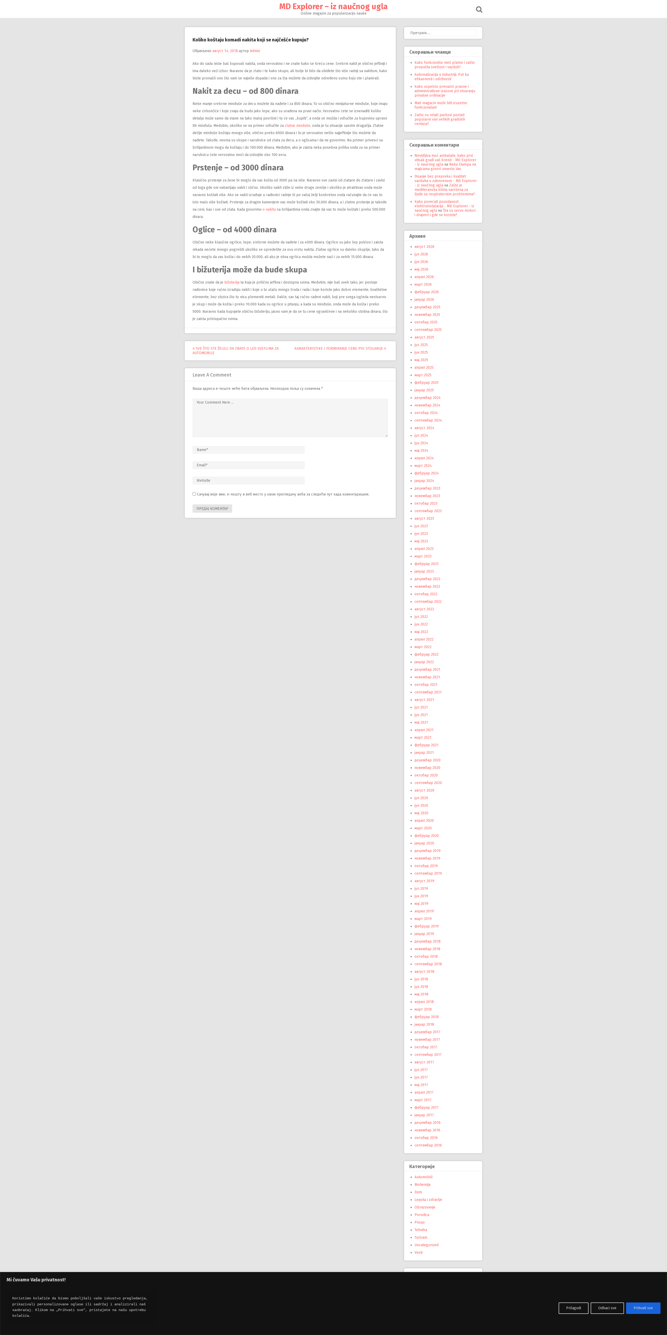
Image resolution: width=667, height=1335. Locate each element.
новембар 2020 (427, 768)
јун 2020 (421, 805)
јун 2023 (421, 533)
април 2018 (424, 1002)
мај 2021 (421, 722)
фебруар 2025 (427, 382)
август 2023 (424, 518)
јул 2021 (421, 707)
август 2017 (424, 1062)
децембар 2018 (428, 941)
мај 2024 (421, 450)
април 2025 (424, 367)
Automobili (424, 1177)
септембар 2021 (428, 692)
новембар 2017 (427, 1039)
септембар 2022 (428, 601)
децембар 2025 (427, 307)
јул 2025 (421, 345)
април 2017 (424, 1092)
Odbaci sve (607, 1308)
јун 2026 (421, 262)
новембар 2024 (427, 405)
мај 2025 (421, 360)
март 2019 (423, 919)
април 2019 (424, 911)
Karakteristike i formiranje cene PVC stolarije (339, 348)
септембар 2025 (428, 330)
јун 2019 (421, 896)
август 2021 (424, 700)
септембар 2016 (428, 1145)
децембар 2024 (428, 398)
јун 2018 (421, 987)
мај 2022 (421, 632)
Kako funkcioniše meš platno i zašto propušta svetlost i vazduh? (445, 64)
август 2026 (424, 247)
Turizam (421, 1237)
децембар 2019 (428, 851)
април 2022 (424, 639)
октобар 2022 (426, 594)
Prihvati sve (643, 1308)
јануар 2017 (424, 1115)
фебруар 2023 (427, 564)
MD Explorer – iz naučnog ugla (333, 6)
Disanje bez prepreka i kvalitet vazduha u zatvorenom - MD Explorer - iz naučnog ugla (446, 180)
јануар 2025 (424, 390)
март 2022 (423, 647)
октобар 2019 (426, 866)
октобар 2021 (426, 684)
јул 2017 (421, 1070)
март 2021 (423, 737)
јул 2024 (421, 435)
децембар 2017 (427, 1032)
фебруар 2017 (427, 1107)
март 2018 (423, 1009)
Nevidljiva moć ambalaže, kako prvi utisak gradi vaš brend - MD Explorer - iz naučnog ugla (445, 160)
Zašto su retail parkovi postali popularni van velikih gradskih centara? (440, 119)
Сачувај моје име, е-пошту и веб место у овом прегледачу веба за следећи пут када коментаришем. (283, 494)
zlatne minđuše (297, 125)
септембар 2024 (428, 420)
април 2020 (424, 820)
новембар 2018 (427, 949)
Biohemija (422, 1184)
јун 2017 (421, 1077)
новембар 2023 (427, 496)
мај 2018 (421, 994)
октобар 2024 (426, 413)
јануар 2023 (424, 571)
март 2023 (423, 556)
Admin (255, 51)
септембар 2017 (428, 1054)
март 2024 (423, 465)
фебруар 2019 (427, 926)
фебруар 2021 (427, 745)
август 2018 (424, 971)
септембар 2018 (428, 964)
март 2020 (423, 828)
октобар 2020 (426, 775)
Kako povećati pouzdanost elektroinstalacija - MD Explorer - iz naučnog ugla (444, 206)
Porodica (422, 1215)
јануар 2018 (424, 1024)
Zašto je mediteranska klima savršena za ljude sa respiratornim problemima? (445, 189)
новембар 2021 (427, 677)
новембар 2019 (427, 858)
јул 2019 (421, 888)
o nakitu (269, 209)
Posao (420, 1222)
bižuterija (231, 282)
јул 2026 (421, 254)
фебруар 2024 (427, 473)
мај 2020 (421, 813)
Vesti (419, 1252)
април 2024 (424, 458)
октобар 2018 (426, 956)
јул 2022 (421, 617)
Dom (418, 1192)
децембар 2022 (427, 579)
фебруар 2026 (427, 292)
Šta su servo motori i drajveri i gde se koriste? (445, 212)
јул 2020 (421, 798)
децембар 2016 (428, 1122)
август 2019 (424, 881)
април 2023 (424, 549)
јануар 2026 (424, 299)
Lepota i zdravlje (428, 1200)
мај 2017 (421, 1085)
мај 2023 (421, 541)
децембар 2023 (427, 488)
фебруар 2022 (427, 654)
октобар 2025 (426, 322)
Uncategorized (427, 1245)
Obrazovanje (425, 1207)
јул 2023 (421, 526)
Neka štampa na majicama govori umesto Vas (445, 166)
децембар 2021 (427, 669)
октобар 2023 (426, 503)
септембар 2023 (428, 511)
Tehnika (421, 1230)
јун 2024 (421, 443)
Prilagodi (573, 1308)
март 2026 (423, 284)
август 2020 (424, 790)
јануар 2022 (424, 662)
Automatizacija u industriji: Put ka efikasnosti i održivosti (442, 76)
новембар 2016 (427, 1130)
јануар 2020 (424, 843)
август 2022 (424, 609)
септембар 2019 (428, 873)
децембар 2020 (428, 760)
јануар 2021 (424, 752)
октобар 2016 (426, 1138)
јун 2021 (421, 715)
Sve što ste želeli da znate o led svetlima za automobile (236, 350)
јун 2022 (421, 624)
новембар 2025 (427, 314)
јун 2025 (421, 352)
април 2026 (424, 277)
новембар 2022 (427, 586)
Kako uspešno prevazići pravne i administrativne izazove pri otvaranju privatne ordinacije (445, 91)
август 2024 (424, 428)
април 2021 (424, 730)
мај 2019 (421, 903)
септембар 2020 (428, 783)
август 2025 (424, 337)
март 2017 (423, 1100)
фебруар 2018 (427, 1017)
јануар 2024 (424, 481)
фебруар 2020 (427, 835)
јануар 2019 (424, 934)
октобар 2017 (426, 1047)
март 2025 (423, 375)
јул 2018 (421, 979)
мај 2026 (421, 269)
